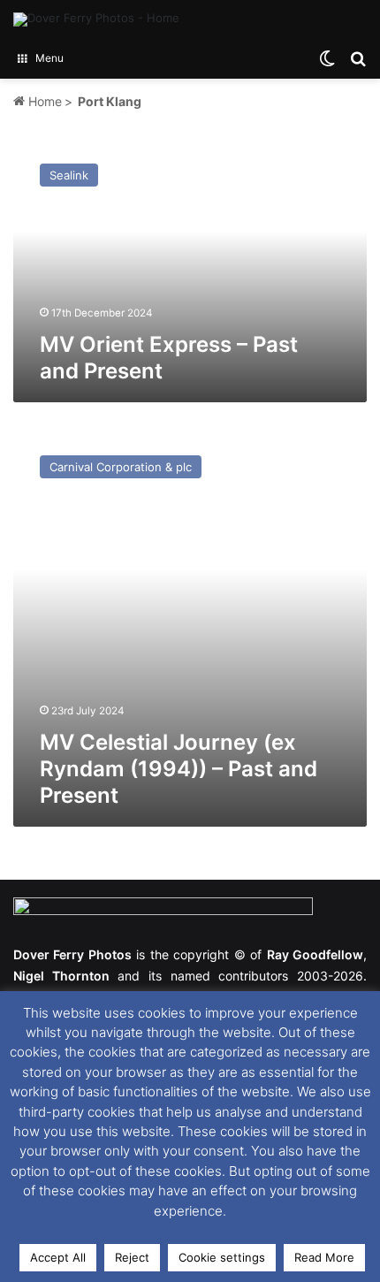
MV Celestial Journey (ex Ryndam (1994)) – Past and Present (178, 768)
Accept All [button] (58, 1257)
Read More (324, 1257)
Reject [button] (132, 1257)
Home (43, 101)
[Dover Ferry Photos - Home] (96, 19)
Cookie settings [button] (222, 1257)
